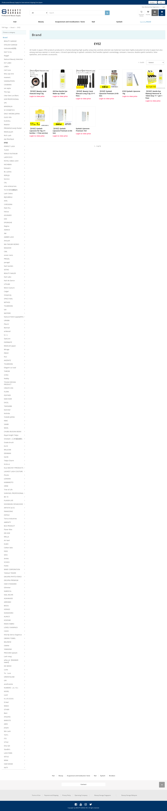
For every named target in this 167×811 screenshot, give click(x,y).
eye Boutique (9, 139)
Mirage (6, 349)
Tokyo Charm (9, 460)
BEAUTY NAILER (10, 273)
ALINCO (7, 616)
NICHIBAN (8, 164)
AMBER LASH (9, 237)
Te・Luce (7, 673)
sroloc (6, 375)
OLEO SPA (7, 117)
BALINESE (7, 642)
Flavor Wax (8, 529)
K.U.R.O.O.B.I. (9, 699)
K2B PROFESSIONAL (11, 99)
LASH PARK (8, 753)
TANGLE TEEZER (10, 573)
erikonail (7, 331)
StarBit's (7, 749)
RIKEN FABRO (9, 624)
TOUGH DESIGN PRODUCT (10, 383)
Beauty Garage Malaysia (129, 795)
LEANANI (7, 479)
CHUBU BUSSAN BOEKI (12, 431)
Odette (6, 645)
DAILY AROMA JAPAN (12, 114)
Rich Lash (7, 135)
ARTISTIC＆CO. (9, 508)
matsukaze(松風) (10, 48)
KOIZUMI (7, 620)
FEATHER (7, 395)
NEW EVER (8, 399)
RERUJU (7, 175)
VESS (6, 555)
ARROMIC (7, 602)
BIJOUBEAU (8, 197)
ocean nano (8, 255)
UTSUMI (7, 284)
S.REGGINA (8, 204)
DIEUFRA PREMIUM (11, 580)
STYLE (6, 742)
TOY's (6, 735)
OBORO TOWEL (10, 638)
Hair (15, 22)
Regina (6, 226)
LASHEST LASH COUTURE (13, 471)
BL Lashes (7, 172)
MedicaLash (8, 132)
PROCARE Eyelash (10, 653)
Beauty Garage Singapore (102, 795)
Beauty (41, 22)
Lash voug (8, 656)
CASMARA (7, 85)
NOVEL (6, 691)
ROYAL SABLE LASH (11, 161)
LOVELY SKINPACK (11, 627)
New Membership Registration (151, 7)
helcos (6, 212)
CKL (5, 182)
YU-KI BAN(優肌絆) (10, 190)
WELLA (6, 537)
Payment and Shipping (51, 795)
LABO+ (6, 66)
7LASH (6, 150)
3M (5, 233)
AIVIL (6, 201)
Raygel (6, 56)
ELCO (6, 446)
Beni (5, 713)
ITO (5, 738)
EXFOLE (7, 515)
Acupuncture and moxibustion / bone (67, 22)
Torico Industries (10, 519)
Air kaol (7, 540)
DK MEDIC (8, 666)
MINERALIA (8, 106)
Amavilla (7, 717)
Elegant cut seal (10, 368)
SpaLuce (7, 338)
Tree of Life (8, 489)
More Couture (9, 288)
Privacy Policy (66, 795)
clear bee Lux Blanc (11, 95)
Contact (83, 784)
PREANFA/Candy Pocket (13, 128)
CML (5, 251)
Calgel (6, 291)
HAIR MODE (8, 764)
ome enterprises (10, 186)
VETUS (6, 757)
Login (163, 7)
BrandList (112, 776)
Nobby (6, 378)
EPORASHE (8, 222)
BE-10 (6, 497)
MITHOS (7, 302)
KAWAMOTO (8, 482)
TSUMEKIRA (8, 306)
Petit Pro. (7, 208)
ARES (6, 724)
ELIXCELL (7, 121)
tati (5, 309)
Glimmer (7, 587)
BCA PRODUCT (9, 526)
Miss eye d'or (9, 74)
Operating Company (81, 795)
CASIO (6, 631)
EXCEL (6, 402)
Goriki (6, 457)
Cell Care (7, 70)
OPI (5, 680)
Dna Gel (7, 746)
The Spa (7, 92)
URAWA (7, 320)
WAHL (6, 428)
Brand (145, 22)
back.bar (7, 410)
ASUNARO (8, 215)
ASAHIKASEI (8, 598)
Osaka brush (9, 442)
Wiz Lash (7, 731)
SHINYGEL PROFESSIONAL (13, 493)
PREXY (6, 353)
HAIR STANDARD (10, 584)
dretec (6, 558)
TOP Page (5, 27)
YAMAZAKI (8, 649)
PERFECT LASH (9, 146)
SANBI (6, 424)
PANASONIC (8, 511)
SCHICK (7, 562)
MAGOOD (7, 248)
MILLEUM (7, 450)
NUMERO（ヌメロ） (11, 688)
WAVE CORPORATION (12, 569)
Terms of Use (36, 795)
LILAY (6, 695)
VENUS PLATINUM (10, 153)
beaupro (7, 168)
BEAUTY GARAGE (10, 41)
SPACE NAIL (8, 299)
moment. (7, 77)
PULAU (6, 475)
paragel (7, 262)
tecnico (6, 179)
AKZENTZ (7, 360)
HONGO (7, 609)
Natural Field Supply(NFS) (13, 317)
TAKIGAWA (8, 406)
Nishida (7, 413)
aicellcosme (8, 684)
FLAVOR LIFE (8, 500)
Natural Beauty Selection (13, 59)
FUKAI (6, 566)
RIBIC (6, 421)
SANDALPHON (9, 81)
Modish (7, 124)
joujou (6, 728)
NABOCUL (7, 591)
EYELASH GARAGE (10, 45)
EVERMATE (8, 342)
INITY (6, 767)
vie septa (7, 88)
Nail (93, 22)
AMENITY (7, 522)
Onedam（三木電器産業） (13, 439)
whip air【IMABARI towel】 (11, 661)
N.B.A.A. (7, 464)
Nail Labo (7, 277)
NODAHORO (8, 613)
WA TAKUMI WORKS (11, 244)
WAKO (6, 706)
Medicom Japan (10, 346)
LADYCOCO (8, 157)
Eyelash (119, 22)
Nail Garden (8, 266)
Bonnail (7, 328)
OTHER (6, 709)
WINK (6, 760)
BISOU (6, 606)
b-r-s (6, 335)
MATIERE (7, 313)
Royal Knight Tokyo (11, 435)
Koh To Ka (8, 52)
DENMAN (7, 453)
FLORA (6, 392)
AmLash (7, 241)
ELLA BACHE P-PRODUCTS (13, 468)
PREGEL (7, 259)
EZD (5, 219)
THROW (7, 371)
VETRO (6, 270)
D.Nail (6, 702)
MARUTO (7, 720)
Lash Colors (8, 193)
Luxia (6, 670)
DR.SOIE (7, 533)
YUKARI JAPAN (9, 417)
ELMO (6, 544)
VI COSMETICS (9, 110)
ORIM (6, 486)
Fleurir (6, 324)
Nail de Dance (9, 280)
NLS (5, 357)
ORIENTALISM (9, 677)
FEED (6, 551)
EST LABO (7, 63)
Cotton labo (8, 548)
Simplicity (7, 295)
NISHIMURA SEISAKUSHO (13, 504)
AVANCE (7, 230)
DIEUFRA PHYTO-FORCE (13, 577)
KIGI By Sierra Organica (13, 635)
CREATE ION (8, 388)
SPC (5, 103)
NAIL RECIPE (8, 595)
